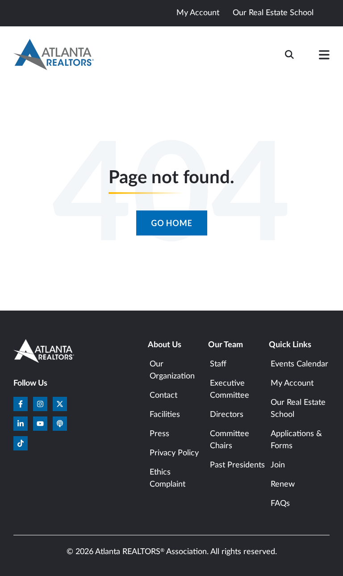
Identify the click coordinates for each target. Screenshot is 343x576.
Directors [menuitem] (226, 415)
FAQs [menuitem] (280, 504)
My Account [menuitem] (292, 383)
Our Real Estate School (273, 13)
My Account (197, 13)
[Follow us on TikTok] (20, 443)
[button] (324, 57)
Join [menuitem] (278, 465)
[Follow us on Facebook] (20, 404)
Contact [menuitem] (163, 395)
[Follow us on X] (60, 404)
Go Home (171, 223)
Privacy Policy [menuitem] (174, 453)
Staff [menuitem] (218, 364)
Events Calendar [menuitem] (299, 364)
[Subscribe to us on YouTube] (40, 423)
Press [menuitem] (159, 434)
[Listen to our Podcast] (60, 423)
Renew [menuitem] (283, 484)
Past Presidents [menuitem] (237, 465)
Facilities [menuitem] (165, 415)
